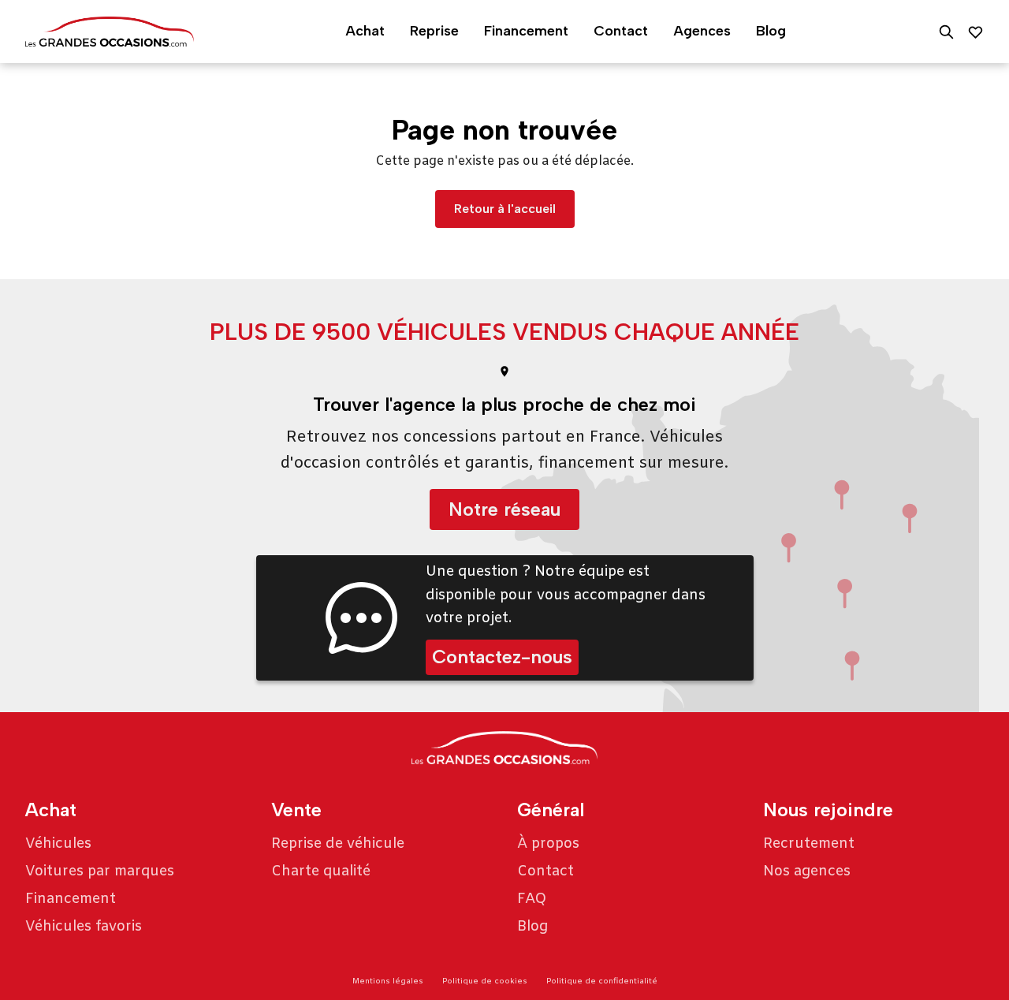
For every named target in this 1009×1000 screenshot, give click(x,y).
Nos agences (807, 871)
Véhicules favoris (83, 926)
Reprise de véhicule (337, 843)
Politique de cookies (484, 981)
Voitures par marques (99, 871)
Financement (526, 30)
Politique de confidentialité (601, 981)
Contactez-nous (502, 656)
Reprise (434, 30)
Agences (702, 30)
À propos (548, 843)
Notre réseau (504, 509)
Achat (365, 30)
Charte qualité (320, 871)
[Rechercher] (946, 32)
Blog (771, 30)
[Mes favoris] (975, 32)
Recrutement (808, 843)
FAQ (532, 899)
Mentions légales (387, 981)
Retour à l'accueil (505, 208)
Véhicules (58, 843)
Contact (621, 30)
